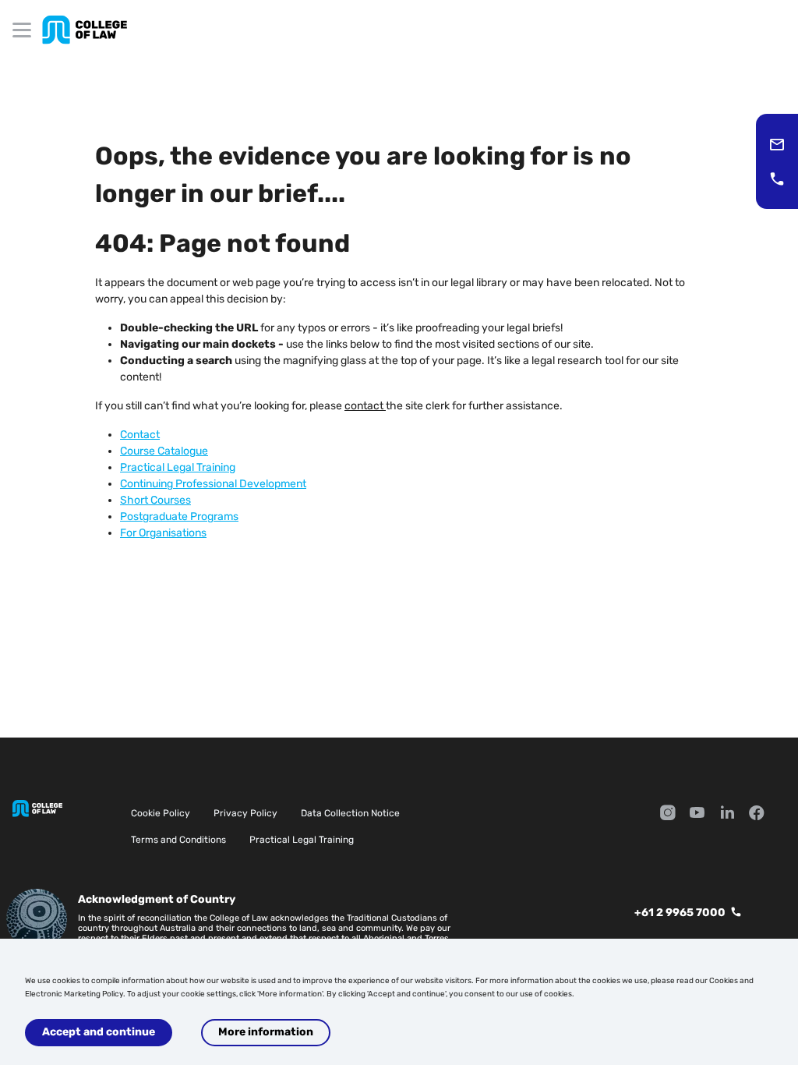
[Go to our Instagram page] (667, 814)
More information (265, 1031)
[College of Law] (84, 29)
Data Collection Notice (350, 813)
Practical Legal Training (301, 839)
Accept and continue (98, 1031)
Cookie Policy (160, 813)
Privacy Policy (245, 813)
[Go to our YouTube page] (697, 814)
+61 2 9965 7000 (680, 912)
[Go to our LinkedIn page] (727, 814)
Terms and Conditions (178, 839)
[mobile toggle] (21, 29)
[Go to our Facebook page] (756, 814)
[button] (777, 144)
